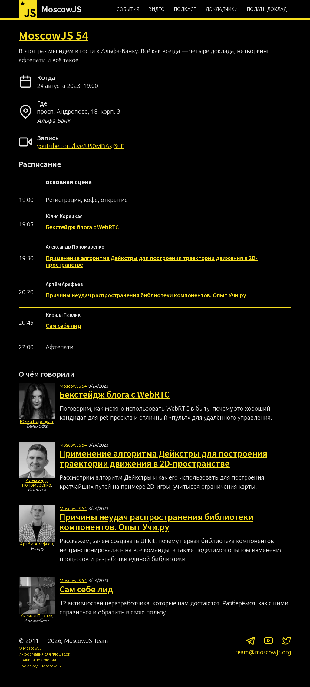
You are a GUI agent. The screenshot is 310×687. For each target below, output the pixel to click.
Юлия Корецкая (36, 421)
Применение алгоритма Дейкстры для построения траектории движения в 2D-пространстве (152, 261)
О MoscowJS (30, 648)
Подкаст (185, 9)
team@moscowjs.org (263, 652)
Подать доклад (267, 9)
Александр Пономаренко (36, 482)
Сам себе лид (63, 325)
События (128, 9)
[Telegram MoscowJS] (250, 642)
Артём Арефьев (36, 543)
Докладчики (222, 9)
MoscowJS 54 (53, 35)
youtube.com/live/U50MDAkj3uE (80, 145)
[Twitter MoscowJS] (286, 642)
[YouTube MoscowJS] (268, 642)
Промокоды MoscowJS (40, 666)
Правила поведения (37, 660)
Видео (156, 9)
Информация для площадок (44, 654)
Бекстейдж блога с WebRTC (82, 227)
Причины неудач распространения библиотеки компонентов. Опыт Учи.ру (146, 295)
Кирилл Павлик (36, 615)
